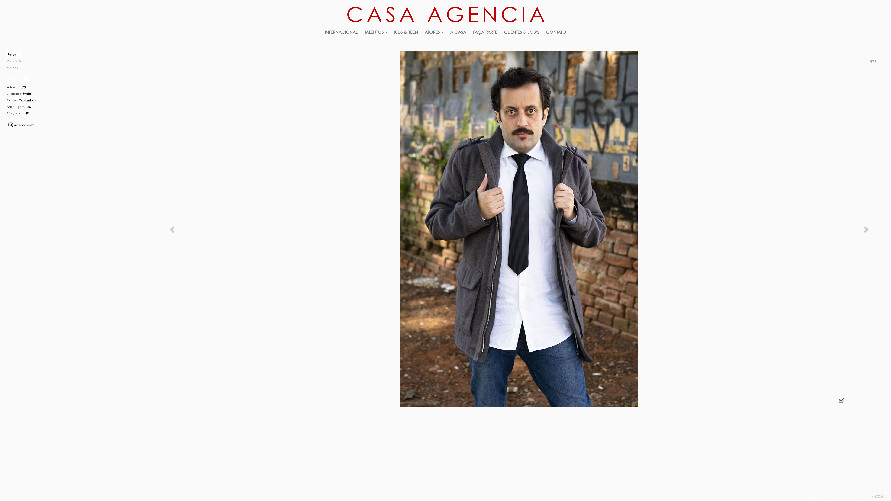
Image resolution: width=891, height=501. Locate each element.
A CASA (458, 32)
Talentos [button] (375, 32)
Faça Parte (485, 32)
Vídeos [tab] (12, 68)
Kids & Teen (406, 32)
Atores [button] (433, 32)
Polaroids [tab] (14, 61)
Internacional (341, 32)
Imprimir (874, 60)
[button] (172, 229)
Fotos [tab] (11, 54)
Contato (556, 32)
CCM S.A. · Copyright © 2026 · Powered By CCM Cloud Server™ (829, 496)
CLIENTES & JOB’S (521, 32)
